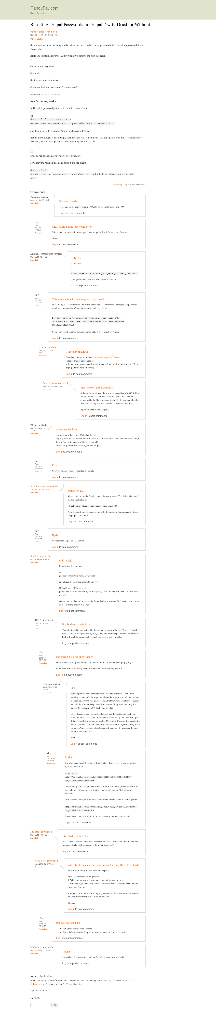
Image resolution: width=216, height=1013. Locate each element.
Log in (126, 184)
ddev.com (80, 980)
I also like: (77, 258)
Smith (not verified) (40, 556)
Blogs (41, 31)
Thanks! (66, 951)
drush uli (69, 757)
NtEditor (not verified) (41, 831)
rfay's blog (52, 31)
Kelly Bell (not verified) (47, 860)
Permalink (34, 203)
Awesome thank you (67, 429)
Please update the (68, 201)
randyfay (127, 980)
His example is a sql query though (74, 657)
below (57, 94)
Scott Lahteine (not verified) (57, 383)
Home (33, 31)
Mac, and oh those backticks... (96, 387)
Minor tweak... (76, 490)
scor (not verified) (48, 347)
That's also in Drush (77, 351)
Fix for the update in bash (76, 624)
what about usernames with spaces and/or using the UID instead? (103, 865)
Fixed (55, 465)
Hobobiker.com (37, 984)
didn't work (65, 560)
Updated (56, 535)
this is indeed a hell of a (75, 836)
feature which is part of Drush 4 (105, 357)
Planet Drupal (36, 38)
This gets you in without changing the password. (78, 299)
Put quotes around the (68, 923)
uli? (73, 688)
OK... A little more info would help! (72, 226)
